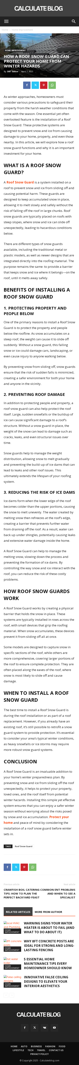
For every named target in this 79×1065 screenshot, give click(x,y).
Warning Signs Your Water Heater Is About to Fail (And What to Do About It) (49, 927)
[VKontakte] (44, 1027)
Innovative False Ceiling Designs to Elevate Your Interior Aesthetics (46, 981)
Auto (24, 1046)
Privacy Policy (39, 1054)
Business (36, 1046)
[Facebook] (26, 85)
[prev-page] (6, 995)
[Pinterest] (43, 85)
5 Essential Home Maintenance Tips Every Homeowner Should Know (48, 963)
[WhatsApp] (52, 85)
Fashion (50, 1046)
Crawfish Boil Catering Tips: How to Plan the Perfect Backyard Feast (22, 893)
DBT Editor (12, 71)
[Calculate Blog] (39, 8)
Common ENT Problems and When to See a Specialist (57, 893)
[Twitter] (35, 85)
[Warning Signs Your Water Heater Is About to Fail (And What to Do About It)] (13, 927)
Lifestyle (18, 1050)
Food (62, 1046)
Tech (30, 1050)
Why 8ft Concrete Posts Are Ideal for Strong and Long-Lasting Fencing (49, 945)
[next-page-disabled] (12, 995)
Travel (41, 1050)
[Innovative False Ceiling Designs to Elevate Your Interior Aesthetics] (13, 981)
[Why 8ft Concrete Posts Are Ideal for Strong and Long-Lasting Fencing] (13, 945)
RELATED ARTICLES (18, 912)
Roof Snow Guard (20, 182)
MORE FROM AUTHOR (48, 912)
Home (5, 29)
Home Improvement (22, 29)
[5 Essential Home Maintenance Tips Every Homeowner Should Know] (13, 963)
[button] (6, 21)
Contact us (56, 1050)
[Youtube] (54, 1027)
